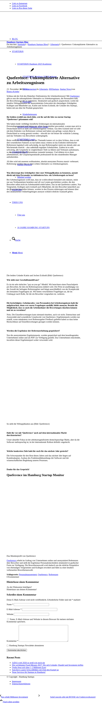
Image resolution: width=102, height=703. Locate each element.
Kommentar (12, 641)
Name (10, 604)
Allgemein (43, 89)
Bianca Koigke (13, 91)
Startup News (65, 89)
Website (10, 614)
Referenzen (53, 574)
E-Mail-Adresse (14, 609)
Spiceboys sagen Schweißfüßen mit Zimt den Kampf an (35, 670)
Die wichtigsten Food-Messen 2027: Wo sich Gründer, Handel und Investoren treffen (47, 665)
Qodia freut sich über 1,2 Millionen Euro (29, 667)
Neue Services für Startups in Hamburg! (29, 672)
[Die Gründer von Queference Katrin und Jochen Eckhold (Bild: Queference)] (20, 71)
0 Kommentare (30, 89)
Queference (75, 96)
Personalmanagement (28, 574)
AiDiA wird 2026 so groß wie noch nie (28, 663)
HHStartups (54, 89)
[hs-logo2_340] (26, 24)
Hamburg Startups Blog (17, 42)
